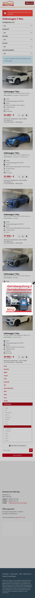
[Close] (33, 282)
